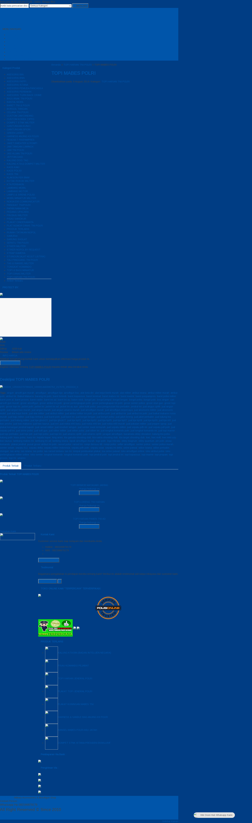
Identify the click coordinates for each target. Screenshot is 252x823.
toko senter (37, 454)
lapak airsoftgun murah (82, 440)
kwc (148, 437)
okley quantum (146, 440)
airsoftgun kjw (55, 392)
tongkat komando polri (76, 454)
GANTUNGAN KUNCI (18, 126)
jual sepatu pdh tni (137, 427)
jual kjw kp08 (135, 420)
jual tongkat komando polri (115, 430)
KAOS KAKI (13, 167)
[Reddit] (11, 372)
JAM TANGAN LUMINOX (20, 146)
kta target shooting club (132, 437)
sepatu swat (97, 447)
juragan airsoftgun (112, 434)
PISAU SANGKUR (16, 218)
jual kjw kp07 (120, 420)
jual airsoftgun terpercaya (119, 410)
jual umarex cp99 (92, 434)
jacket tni (39, 406)
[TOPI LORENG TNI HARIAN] (1, 497)
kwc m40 (156, 437)
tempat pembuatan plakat (86, 451)
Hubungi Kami (11, 363)
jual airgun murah (41, 410)
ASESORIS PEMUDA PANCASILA (25, 88)
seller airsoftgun (126, 444)
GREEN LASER (15, 133)
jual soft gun (40, 430)
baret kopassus (76, 396)
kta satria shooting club (105, 437)
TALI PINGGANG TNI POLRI (22, 260)
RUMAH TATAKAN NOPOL (21, 232)
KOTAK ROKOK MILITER (20, 181)
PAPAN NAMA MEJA (17, 208)
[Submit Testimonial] (60, 581)
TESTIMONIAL (15, 48)
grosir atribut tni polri (51, 403)
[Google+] (6, 372)
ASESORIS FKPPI (16, 81)
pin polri (160, 440)
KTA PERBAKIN (15, 184)
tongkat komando (53, 454)
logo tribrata (113, 440)
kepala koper (44, 437)
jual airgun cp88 (151, 406)
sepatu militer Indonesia (57, 447)
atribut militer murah (158, 392)
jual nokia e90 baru (70, 423)
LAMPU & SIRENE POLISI (21, 194)
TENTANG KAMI (16, 55)
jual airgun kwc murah (18, 410)
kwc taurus (6, 440)
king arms (57, 437)
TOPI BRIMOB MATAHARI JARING (89, 485)
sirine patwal (130, 447)
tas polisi (38, 451)
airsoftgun (40, 392)
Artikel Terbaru (15, 280)
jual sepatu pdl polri (159, 427)
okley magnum (129, 440)
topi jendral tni (115, 454)
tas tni (68, 451)
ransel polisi (64, 444)
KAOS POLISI (14, 170)
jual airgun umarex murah (66, 410)
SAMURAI (12, 236)
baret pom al (7, 399)
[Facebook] (1, 372)
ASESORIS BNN (16, 78)
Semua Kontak (49, 560)
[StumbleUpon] (19, 372)
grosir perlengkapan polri (77, 403)
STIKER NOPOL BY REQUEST (23, 249)
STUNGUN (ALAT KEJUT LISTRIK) (26, 256)
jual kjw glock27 (57, 420)
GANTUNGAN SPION (18, 129)
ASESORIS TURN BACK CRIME (24, 95)
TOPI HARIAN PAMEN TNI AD (89, 518)
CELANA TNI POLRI (17, 112)
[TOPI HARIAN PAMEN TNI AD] (1, 514)
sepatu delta (36, 447)
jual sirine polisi (24, 430)
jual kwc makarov (22, 423)
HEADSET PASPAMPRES (20, 139)
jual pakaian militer (136, 423)
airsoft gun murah (24, 392)
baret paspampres (146, 396)
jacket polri (27, 406)
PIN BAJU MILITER (17, 215)
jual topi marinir (166, 430)
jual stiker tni (92, 430)
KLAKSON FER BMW (18, 177)
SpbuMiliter (6, 797)
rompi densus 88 (93, 444)
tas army (15, 451)
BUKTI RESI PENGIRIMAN (21, 52)
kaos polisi (20, 437)
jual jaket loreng (124, 416)
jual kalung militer (20, 420)
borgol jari (90, 399)
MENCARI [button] (81, 5)
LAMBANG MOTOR (17, 191)
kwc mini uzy (169, 437)
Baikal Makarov (25, 396)
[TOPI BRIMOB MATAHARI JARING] (1, 480)
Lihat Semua (48, 581)
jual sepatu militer (116, 427)
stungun (4, 451)
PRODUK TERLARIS (18, 229)
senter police (143, 444)
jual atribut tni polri (137, 413)
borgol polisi (135, 399)
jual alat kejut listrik (17, 413)
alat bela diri (87, 392)
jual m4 (54, 423)
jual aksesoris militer (145, 410)
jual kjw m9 (165, 420)
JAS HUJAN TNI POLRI (19, 153)
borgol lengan (120, 399)
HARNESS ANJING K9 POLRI (23, 136)
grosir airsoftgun (29, 403)
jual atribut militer (55, 413)
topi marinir (147, 454)
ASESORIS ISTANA (17, 84)
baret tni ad (50, 399)
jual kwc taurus (41, 423)
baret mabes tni (110, 396)
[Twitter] (3, 372)
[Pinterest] (16, 372)
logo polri (101, 440)
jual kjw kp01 (74, 420)
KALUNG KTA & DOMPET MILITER (26, 163)
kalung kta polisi (161, 434)
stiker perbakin (161, 447)
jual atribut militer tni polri (78, 413)
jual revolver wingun (65, 427)
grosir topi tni (13, 406)
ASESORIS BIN (15, 74)
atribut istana (139, 392)
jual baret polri (52, 416)
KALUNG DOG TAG (17, 160)
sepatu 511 (22, 447)
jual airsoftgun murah (92, 410)
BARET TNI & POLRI (18, 105)
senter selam (7, 447)
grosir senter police (134, 403)
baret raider (36, 399)
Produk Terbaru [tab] (32, 465)
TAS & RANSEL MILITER (20, 263)
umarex (21, 458)
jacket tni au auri (69, 406)
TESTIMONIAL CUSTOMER (22, 45)
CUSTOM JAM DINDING (20, 115)
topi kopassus (132, 454)
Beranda (15, 34)
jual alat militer (36, 413)
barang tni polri (43, 396)
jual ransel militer (44, 427)
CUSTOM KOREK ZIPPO (20, 119)
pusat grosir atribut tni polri (42, 444)
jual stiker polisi (76, 430)
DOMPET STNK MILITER (20, 122)
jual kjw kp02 (90, 420)
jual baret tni (68, 416)
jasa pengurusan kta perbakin (113, 406)
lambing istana (60, 440)
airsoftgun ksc (71, 392)
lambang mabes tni (23, 440)
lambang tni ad (43, 440)
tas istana (26, 451)
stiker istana (145, 447)
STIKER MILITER (16, 246)
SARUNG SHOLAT (17, 239)
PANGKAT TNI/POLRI (19, 205)
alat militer (125, 392)
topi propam (161, 454)
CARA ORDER (14, 38)
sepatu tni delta (113, 447)
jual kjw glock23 (39, 420)
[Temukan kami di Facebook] (17, 536)
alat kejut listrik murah (107, 392)
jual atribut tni (118, 413)
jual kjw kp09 (151, 420)
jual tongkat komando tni (144, 430)
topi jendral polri (98, 454)
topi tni (12, 458)
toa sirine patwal (111, 451)
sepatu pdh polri (80, 447)
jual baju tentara (34, 416)
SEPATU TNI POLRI (18, 242)
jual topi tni (56, 434)
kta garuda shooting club (77, 437)
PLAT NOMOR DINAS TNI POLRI (25, 225)
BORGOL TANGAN (17, 108)
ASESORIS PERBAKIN (19, 91)
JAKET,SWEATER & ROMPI (22, 143)
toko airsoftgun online (132, 451)
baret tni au (64, 399)
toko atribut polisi (155, 451)
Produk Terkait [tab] (11, 465)
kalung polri (6, 437)
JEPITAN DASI (15, 157)
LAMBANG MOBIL (16, 187)
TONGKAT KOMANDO (19, 266)
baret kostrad (93, 396)
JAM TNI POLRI (15, 150)
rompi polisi (110, 444)
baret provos (22, 399)
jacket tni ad (52, 406)
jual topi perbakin (9, 434)
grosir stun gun (154, 403)
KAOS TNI (12, 174)
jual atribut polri (101, 413)
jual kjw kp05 (105, 420)
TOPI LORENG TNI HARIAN (89, 502)
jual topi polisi (41, 434)
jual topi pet (26, 434)
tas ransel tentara (54, 451)
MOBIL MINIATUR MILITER (21, 198)
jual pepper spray (157, 423)
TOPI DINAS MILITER (19, 273)
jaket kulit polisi (87, 406)
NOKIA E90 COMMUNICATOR (23, 201)
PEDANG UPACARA (18, 211)
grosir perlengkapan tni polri (107, 403)
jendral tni (136, 406)
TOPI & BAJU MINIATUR (20, 270)
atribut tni (11, 396)
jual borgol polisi (105, 416)
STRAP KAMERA (16, 253)
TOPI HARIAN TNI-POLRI (21, 277)
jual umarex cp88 (72, 434)
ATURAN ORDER (16, 41)
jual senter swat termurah (92, 427)
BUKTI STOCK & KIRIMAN (21, 59)
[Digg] (9, 372)
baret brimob (60, 396)
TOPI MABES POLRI (73, 73)
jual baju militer (16, 416)
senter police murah (162, 444)
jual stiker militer (57, 430)
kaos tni (31, 437)
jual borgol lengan (85, 416)
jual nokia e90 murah (113, 423)
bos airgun (163, 399)
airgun (10, 392)
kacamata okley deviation (137, 434)
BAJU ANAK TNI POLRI (19, 98)
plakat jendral (18, 444)
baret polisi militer (166, 396)
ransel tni (78, 444)
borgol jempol (104, 399)
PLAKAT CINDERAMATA (20, 222)
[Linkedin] (14, 372)
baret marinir (127, 396)
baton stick (77, 399)
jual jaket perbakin (144, 416)
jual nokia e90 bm (91, 423)
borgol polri (150, 399)
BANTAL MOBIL (15, 102)
